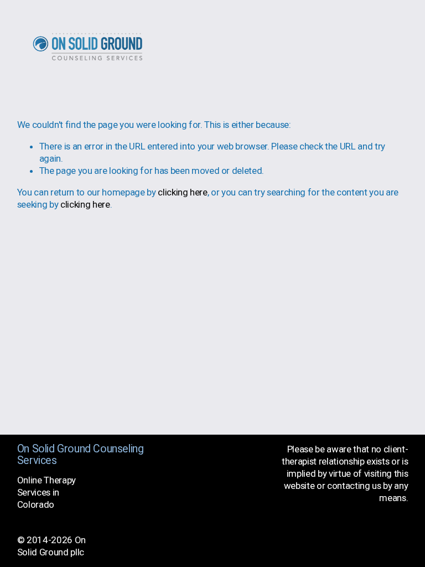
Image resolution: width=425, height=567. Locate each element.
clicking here (183, 192)
